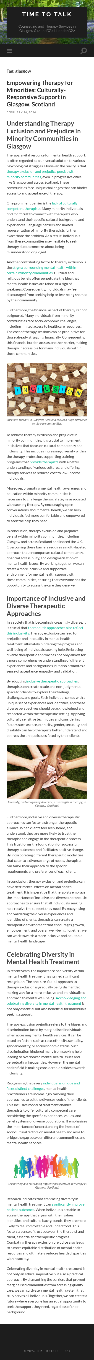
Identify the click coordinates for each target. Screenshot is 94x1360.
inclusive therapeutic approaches (52, 681)
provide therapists (44, 462)
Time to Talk (47, 14)
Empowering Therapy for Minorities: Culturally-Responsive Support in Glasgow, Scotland (40, 93)
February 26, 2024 (21, 112)
